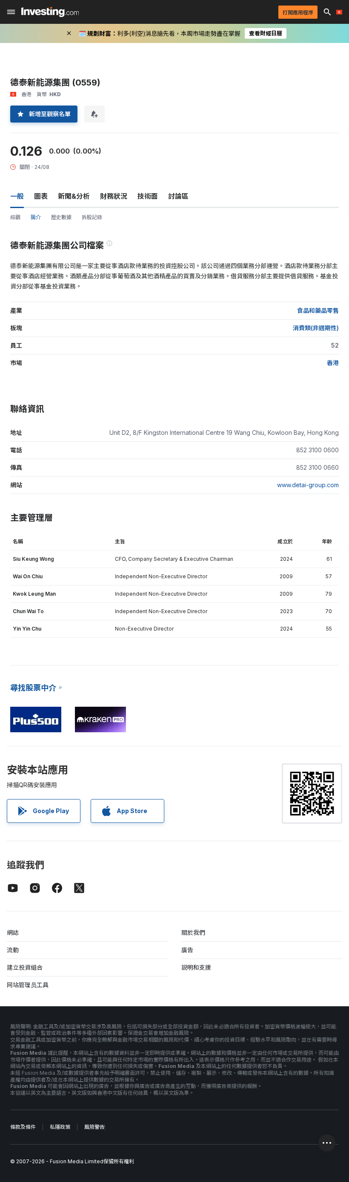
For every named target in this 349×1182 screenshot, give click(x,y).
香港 (333, 362)
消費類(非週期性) (316, 327)
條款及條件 (23, 1127)
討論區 (178, 196)
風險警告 (94, 1127)
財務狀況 (113, 196)
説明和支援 (196, 967)
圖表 (41, 196)
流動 (13, 950)
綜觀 (15, 217)
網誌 (13, 932)
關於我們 (193, 932)
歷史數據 (61, 217)
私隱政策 (60, 1127)
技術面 (147, 196)
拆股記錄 (92, 217)
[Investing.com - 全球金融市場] (50, 12)
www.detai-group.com (308, 484)
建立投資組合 (25, 967)
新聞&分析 (74, 196)
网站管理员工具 (28, 984)
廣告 (187, 950)
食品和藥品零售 (318, 310)
